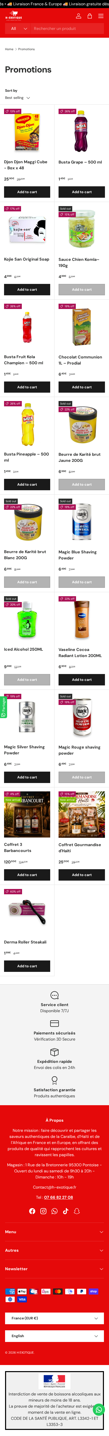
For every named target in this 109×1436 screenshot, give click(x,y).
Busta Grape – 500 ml (80, 162)
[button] (89, 16)
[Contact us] (99, 1410)
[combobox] (54, 28)
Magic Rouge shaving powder (80, 750)
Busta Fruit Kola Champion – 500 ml (23, 360)
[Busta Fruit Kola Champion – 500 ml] (27, 327)
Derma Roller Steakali (25, 942)
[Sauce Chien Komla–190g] (82, 229)
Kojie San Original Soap (26, 259)
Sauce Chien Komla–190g (79, 262)
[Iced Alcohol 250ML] (27, 619)
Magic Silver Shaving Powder (24, 750)
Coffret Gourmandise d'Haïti (80, 847)
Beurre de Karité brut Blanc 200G (25, 554)
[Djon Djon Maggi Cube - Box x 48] (27, 132)
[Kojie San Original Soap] (27, 229)
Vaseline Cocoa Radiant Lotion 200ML (80, 652)
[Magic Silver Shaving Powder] (27, 717)
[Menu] (100, 16)
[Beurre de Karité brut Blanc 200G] (27, 522)
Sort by (11, 90)
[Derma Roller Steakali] (27, 912)
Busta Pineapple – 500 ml (26, 457)
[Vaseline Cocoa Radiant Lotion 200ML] (82, 619)
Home (9, 49)
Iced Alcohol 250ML (23, 649)
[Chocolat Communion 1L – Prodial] (82, 327)
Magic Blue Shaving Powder (78, 555)
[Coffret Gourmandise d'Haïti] (82, 814)
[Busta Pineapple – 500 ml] (27, 424)
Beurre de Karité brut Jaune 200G (80, 457)
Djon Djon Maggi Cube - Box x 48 (25, 165)
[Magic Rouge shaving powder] (82, 717)
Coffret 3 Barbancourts (17, 847)
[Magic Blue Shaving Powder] (82, 522)
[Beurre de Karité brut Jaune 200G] (82, 424)
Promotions (26, 49)
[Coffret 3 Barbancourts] (27, 814)
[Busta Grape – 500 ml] (82, 132)
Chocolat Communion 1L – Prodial (80, 360)
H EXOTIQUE (25, 1353)
